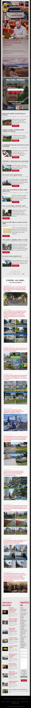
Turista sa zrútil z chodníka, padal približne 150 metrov (13, 131)
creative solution (20, 706)
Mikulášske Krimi (15, 702)
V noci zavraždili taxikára (13, 647)
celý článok (15, 126)
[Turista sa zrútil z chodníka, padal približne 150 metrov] (7, 138)
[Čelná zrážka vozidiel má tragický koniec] (5, 632)
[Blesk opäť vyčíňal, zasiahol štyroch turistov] (7, 122)
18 (15, 274)
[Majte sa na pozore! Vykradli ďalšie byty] (5, 675)
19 (17, 274)
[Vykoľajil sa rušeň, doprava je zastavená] (7, 168)
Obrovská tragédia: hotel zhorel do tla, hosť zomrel (13, 610)
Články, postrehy (24, 702)
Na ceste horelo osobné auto (11, 256)
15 (11, 274)
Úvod (3, 702)
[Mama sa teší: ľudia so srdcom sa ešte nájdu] (7, 230)
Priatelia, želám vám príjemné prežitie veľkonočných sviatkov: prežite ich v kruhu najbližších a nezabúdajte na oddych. (14, 411)
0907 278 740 (16, 104)
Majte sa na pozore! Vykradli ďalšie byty (13, 673)
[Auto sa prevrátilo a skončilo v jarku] (7, 213)
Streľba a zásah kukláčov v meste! (13, 638)
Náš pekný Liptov (15, 703)
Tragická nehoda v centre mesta (13, 682)
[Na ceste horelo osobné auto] (7, 263)
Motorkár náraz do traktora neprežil (13, 655)
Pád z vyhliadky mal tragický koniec (18, 690)
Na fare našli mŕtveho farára (13, 664)
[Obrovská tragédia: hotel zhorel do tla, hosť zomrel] (5, 612)
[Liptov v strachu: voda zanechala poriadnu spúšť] (5, 622)
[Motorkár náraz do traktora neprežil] (5, 658)
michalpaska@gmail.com (16, 102)
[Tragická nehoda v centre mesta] (5, 684)
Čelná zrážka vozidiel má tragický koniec (13, 629)
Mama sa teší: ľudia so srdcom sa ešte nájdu (14, 223)
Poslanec (8, 702)
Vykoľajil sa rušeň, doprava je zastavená (15, 161)
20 (19, 274)
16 (12, 274)
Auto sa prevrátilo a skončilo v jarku (14, 206)
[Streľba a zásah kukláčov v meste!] (5, 641)
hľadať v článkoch (15, 92)
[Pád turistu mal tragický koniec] (7, 182)
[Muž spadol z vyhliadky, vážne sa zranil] (7, 247)
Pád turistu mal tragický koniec (12, 175)
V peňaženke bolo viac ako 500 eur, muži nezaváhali (15, 146)
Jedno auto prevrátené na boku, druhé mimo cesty (14, 191)
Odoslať (24, 680)
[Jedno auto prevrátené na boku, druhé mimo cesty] (7, 198)
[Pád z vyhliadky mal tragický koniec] (5, 691)
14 (9, 274)
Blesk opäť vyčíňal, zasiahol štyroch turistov (13, 114)
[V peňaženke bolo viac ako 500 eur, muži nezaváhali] (7, 153)
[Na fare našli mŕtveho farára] (5, 667)
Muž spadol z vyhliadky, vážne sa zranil (14, 240)
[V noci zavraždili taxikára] (5, 649)
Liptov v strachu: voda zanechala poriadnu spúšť (13, 620)
